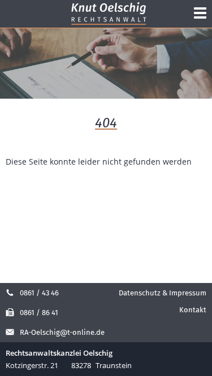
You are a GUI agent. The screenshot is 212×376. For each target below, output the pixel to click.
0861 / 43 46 (39, 293)
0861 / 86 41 (39, 312)
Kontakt (192, 310)
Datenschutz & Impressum (162, 293)
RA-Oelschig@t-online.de (62, 332)
